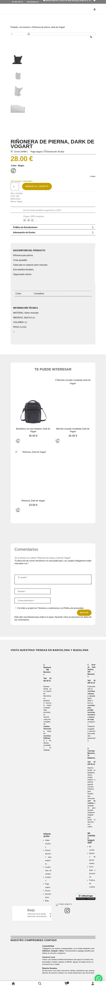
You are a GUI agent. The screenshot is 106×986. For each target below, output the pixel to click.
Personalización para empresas (48, 857)
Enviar (84, 613)
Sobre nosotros (48, 843)
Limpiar (92, 176)
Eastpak (54, 951)
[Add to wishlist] (47, 382)
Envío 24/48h (20, 152)
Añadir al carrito (37, 186)
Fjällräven (46, 951)
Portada (14, 27)
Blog (46, 901)
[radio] (13, 170)
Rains (61, 951)
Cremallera (39, 293)
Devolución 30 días (55, 152)
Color (13, 166)
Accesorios (25, 27)
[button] (98, 978)
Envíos (47, 891)
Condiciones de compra (48, 870)
